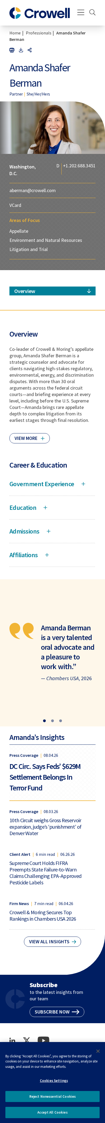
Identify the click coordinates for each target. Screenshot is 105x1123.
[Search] (92, 12)
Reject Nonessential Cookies (52, 1096)
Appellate (18, 231)
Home (15, 33)
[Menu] (81, 12)
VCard (15, 205)
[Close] (98, 1051)
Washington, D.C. (22, 170)
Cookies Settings (54, 1080)
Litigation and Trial (28, 249)
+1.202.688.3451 (79, 166)
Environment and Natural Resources (45, 240)
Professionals (38, 33)
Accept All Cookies (52, 1112)
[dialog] (52, 1082)
